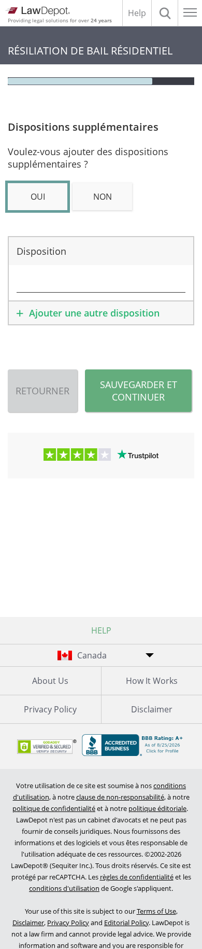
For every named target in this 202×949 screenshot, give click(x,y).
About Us (50, 680)
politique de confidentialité (53, 808)
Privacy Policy (50, 709)
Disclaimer (28, 922)
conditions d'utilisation (64, 888)
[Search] (165, 13)
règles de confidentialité (137, 877)
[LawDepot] (37, 11)
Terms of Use (156, 911)
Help (137, 13)
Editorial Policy (126, 922)
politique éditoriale (157, 808)
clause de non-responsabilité (120, 797)
